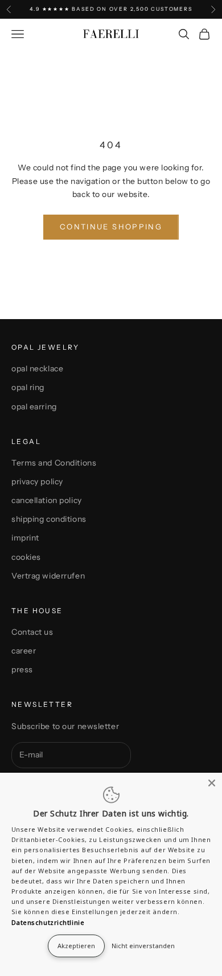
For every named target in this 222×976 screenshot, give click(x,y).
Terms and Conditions (53, 463)
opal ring (27, 387)
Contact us (32, 632)
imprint (25, 538)
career (23, 651)
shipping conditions (49, 519)
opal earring (34, 406)
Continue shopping (111, 226)
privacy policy (37, 481)
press (22, 669)
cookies (26, 557)
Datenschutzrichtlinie (48, 922)
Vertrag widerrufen (48, 576)
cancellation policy (46, 500)
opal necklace (37, 368)
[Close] (211, 783)
